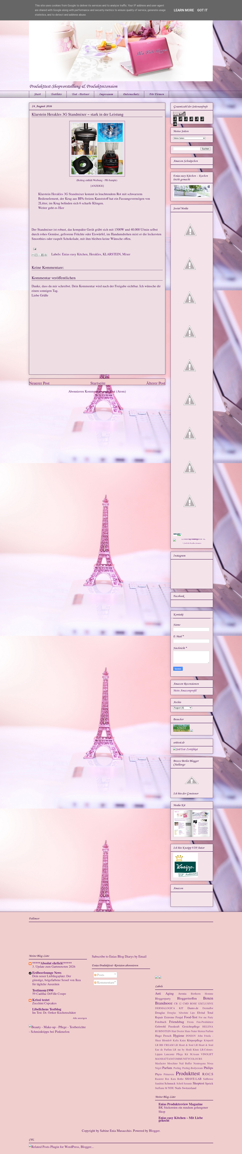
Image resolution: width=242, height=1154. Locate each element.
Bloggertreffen (187, 998)
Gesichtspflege (191, 1026)
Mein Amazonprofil (184, 690)
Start (37, 94)
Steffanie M (161, 1088)
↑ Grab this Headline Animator (191, 543)
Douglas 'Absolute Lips (181, 1012)
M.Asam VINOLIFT (201, 1054)
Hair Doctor (178, 1031)
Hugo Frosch (163, 1036)
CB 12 (177, 1003)
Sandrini (159, 1083)
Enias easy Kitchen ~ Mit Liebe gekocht (181, 1119)
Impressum (106, 94)
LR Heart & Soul (184, 1045)
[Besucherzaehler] (181, 731)
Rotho (180, 1078)
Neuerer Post (39, 383)
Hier (61, 207)
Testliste (56, 94)
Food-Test (190, 1017)
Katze (183, 1040)
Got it (202, 10)
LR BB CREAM (164, 1045)
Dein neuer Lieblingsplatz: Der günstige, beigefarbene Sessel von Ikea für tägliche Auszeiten (56, 980)
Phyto (158, 1074)
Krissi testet (41, 999)
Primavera (169, 1074)
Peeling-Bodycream (192, 1068)
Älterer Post (155, 383)
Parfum (167, 1067)
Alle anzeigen (80, 1018)
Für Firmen (156, 94)
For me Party (206, 1017)
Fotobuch (160, 1022)
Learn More (184, 10)
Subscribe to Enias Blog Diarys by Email (119, 956)
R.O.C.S (207, 1074)
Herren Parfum (205, 1031)
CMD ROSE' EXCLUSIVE (198, 1003)
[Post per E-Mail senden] (34, 248)
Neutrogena (199, 1063)
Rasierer (159, 1078)
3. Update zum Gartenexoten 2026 (53, 966)
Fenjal (179, 1017)
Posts (100, 975)
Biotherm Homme (202, 993)
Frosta (190, 1022)
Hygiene (178, 1035)
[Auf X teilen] (39, 255)
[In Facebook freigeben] (42, 255)
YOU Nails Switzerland (182, 1088)
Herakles (95, 254)
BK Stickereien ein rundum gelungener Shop (183, 1109)
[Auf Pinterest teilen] (45, 255)
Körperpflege (194, 1040)
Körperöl (208, 1040)
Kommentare (105, 982)
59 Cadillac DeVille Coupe (49, 993)
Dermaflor (207, 1008)
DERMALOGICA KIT (169, 1008)
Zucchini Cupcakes (44, 1003)
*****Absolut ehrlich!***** (52, 963)
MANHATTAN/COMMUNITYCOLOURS (178, 1058)
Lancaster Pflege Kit (176, 1054)
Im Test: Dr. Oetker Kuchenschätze (54, 1012)
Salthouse (208, 1078)
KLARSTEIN (112, 254)
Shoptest (198, 1083)
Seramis (188, 1083)
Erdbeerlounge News (46, 972)
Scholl (179, 1083)
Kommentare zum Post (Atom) (105, 391)
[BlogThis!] (36, 255)
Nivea (210, 1063)
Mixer (126, 254)
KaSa (176, 1040)
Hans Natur (191, 1031)
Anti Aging (164, 993)
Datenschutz (131, 94)
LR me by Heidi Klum (186, 1049)
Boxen (208, 998)
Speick (209, 1083)
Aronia (182, 993)
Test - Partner (80, 94)
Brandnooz (164, 1003)
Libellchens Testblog (46, 1009)
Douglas (160, 1013)
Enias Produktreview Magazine (181, 1104)
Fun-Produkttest (205, 1022)
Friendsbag (176, 1021)
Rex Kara (170, 1078)
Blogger (154, 1130)
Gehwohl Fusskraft (167, 1026)
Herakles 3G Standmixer (67, 194)
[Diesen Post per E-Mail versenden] (33, 255)
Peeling (177, 1068)
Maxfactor (160, 1063)
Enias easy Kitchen (75, 254)
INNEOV (191, 1035)
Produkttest (188, 1073)
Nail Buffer (185, 1063)
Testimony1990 (42, 990)
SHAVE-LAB (193, 1079)
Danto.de (193, 1008)
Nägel (158, 1068)
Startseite (98, 383)
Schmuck (169, 1083)
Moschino (172, 1063)
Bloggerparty (163, 998)
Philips (208, 1067)
